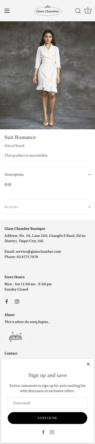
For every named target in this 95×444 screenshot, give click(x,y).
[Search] (78, 11)
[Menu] (7, 11)
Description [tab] (14, 174)
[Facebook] (43, 432)
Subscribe (47, 418)
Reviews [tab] (11, 207)
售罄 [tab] (7, 185)
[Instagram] (52, 432)
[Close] (88, 364)
